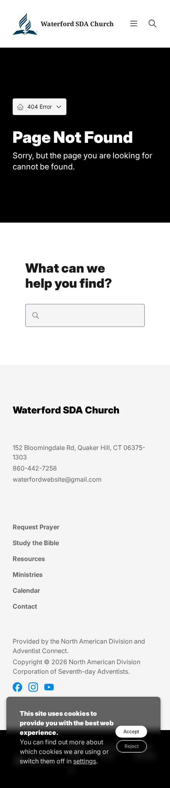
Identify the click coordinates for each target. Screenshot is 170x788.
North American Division (96, 641)
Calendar (26, 590)
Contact (25, 606)
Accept (131, 731)
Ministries (28, 575)
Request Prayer (36, 527)
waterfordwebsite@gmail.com (57, 479)
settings (84, 761)
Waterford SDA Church (77, 23)
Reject (132, 746)
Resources (29, 559)
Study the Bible (36, 543)
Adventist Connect (40, 651)
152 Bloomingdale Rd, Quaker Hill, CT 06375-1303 (79, 452)
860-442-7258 (35, 468)
